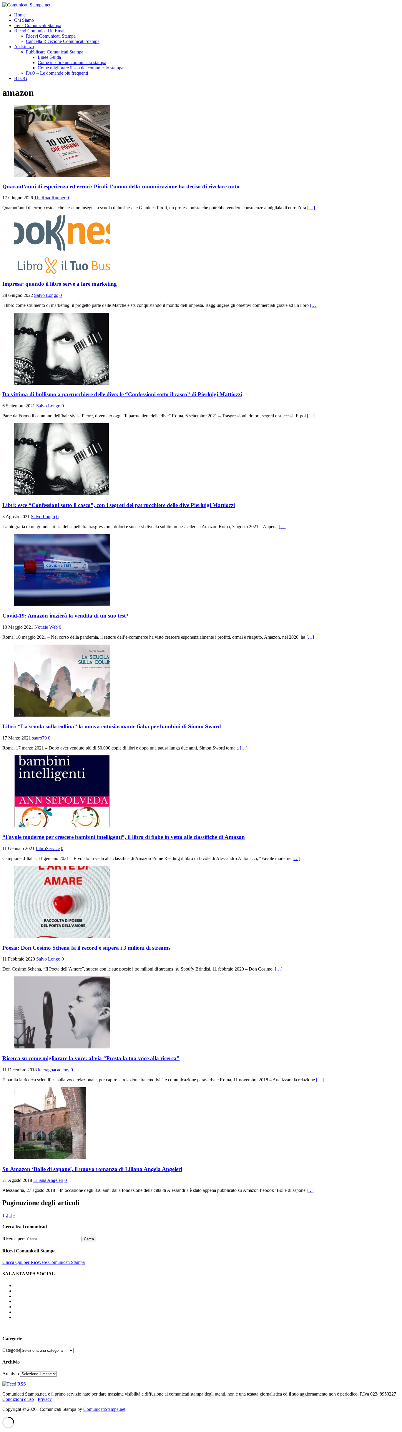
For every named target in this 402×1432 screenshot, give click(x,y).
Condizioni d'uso (18, 1399)
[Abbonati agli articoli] (14, 1383)
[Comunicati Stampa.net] (26, 4)
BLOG (20, 78)
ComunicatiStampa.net (104, 1409)
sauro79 (39, 737)
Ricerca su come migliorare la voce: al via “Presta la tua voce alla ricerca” (91, 1058)
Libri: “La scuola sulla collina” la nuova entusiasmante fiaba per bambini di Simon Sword (111, 726)
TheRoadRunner (49, 197)
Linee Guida (49, 57)
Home (20, 14)
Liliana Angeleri (48, 1180)
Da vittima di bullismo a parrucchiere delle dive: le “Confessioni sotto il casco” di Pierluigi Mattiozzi (122, 394)
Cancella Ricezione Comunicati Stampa (62, 41)
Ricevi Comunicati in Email (40, 30)
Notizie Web (46, 627)
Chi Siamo (24, 20)
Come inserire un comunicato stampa (72, 62)
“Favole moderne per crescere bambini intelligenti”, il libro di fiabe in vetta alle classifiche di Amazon (123, 837)
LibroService (48, 848)
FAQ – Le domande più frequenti (57, 73)
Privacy (45, 1399)
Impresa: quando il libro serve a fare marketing (59, 284)
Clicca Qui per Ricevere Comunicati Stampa (43, 1262)
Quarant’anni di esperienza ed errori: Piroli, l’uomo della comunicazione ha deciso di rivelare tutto (121, 186)
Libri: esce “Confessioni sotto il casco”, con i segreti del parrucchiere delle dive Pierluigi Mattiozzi (118, 505)
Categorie (11, 1350)
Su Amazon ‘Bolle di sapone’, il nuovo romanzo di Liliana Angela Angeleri (92, 1169)
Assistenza (24, 46)
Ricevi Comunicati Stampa (51, 36)
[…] (311, 207)
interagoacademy (53, 1069)
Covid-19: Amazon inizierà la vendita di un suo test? (65, 616)
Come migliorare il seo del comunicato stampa (80, 67)
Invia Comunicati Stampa (37, 25)
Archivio (10, 1373)
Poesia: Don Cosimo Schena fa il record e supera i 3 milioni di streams (86, 948)
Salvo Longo (46, 295)
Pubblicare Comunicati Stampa (54, 51)
